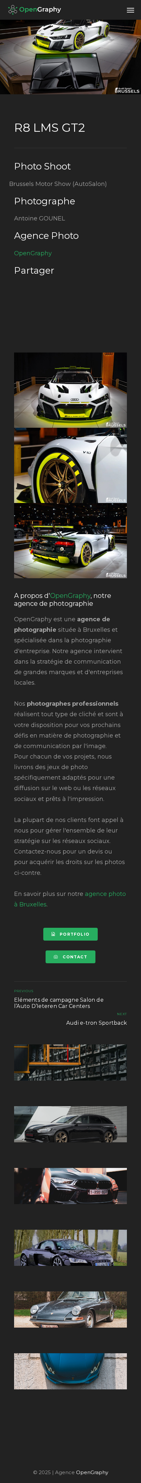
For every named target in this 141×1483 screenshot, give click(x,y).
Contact (74, 956)
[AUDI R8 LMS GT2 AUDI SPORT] (70, 390)
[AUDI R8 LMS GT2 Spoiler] (70, 540)
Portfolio (74, 934)
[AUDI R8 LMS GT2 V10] (70, 465)
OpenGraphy (33, 253)
